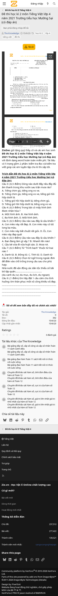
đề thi (17, 36)
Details (42, 579)
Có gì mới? (8, 490)
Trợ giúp (6, 463)
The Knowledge (11, 33)
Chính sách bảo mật (11, 457)
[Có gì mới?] (48, 3)
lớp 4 (47, 33)
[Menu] (4, 3)
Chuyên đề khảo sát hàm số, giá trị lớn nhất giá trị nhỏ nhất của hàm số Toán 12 (31, 400)
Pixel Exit (16, 584)
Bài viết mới (7, 497)
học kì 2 (39, 33)
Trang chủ (6, 469)
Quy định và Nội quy (11, 451)
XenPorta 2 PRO (9, 593)
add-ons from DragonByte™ (42, 576)
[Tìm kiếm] (54, 3)
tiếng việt (7, 36)
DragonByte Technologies (26, 579)
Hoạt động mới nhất (11, 509)
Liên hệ (5, 444)
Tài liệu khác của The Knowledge (21, 341)
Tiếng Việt (9, 438)
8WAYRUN (40, 593)
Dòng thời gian (9, 503)
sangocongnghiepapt (46, 544)
